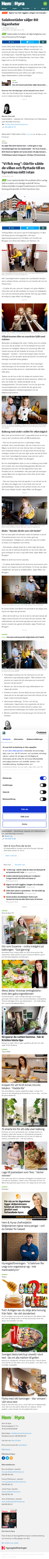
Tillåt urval (24, 817)
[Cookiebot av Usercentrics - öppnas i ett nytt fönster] (36, 732)
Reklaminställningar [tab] (35, 739)
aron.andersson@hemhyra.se (13, 1502)
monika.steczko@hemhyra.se (16, 124)
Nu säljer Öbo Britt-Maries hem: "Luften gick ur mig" (22, 146)
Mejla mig (8, 836)
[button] (15, 8)
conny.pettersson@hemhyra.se (14, 1482)
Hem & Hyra (16, 1440)
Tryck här (29, 134)
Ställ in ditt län (11, 856)
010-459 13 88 (10, 839)
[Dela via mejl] (43, 42)
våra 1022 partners (16, 751)
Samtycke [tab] (6, 739)
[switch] (43, 785)
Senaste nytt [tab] (20, 865)
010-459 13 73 (10, 127)
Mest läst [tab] (7, 865)
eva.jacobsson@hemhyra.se (13, 1472)
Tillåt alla (24, 809)
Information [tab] (18, 739)
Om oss (4, 1557)
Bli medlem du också (10, 1543)
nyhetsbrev (22, 1445)
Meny (43, 8)
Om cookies (12, 1557)
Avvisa (24, 824)
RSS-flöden (6, 1449)
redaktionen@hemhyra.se (21, 1433)
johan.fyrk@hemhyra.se (11, 1492)
